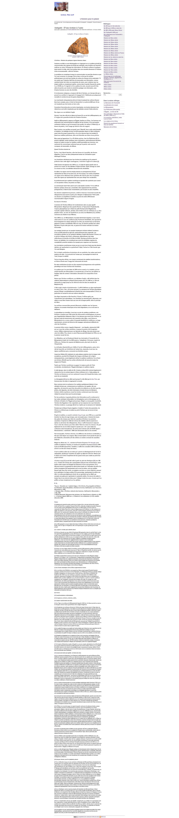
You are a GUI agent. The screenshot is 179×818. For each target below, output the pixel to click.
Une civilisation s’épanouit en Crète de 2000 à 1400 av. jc (114, 114)
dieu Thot (94, 379)
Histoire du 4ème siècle (110, 63)
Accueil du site (58, 22)
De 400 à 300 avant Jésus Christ (113, 30)
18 (76, 219)
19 (61, 284)
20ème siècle (107, 86)
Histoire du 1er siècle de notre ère (113, 57)
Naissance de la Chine (110, 127)
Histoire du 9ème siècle (110, 38)
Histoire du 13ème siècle (111, 46)
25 (86, 370)
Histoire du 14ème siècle (111, 48)
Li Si (67, 442)
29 (82, 462)
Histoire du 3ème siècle (110, 61)
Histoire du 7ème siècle (110, 70)
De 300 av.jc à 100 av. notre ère (112, 28)
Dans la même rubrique (111, 100)
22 (68, 347)
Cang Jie (80, 415)
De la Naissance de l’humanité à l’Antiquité (74, 22)
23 (62, 349)
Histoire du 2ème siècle (110, 59)
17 (93, 212)
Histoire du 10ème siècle (111, 40)
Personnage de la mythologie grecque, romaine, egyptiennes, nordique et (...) (113, 78)
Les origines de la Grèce (111, 121)
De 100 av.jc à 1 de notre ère (112, 26)
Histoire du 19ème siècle (111, 55)
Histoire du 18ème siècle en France (114, 53)
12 (63, 194)
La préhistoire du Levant (111, 105)
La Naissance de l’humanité (112, 103)
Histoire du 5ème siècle (110, 65)
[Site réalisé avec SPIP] (76, 816)
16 (94, 208)
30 (66, 468)
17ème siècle (107, 84)
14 (97, 207)
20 (86, 333)
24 (66, 354)
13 (87, 207)
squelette (81, 816)
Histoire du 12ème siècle (111, 44)
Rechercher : (107, 93)
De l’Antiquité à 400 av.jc (111, 32)
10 (92, 171)
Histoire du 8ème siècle (110, 72)
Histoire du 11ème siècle (111, 42)
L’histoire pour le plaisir (89, 19)
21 (60, 344)
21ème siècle (107, 89)
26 (64, 379)
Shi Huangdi (91, 442)
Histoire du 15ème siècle (111, 50)
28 (94, 460)
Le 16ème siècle (108, 74)
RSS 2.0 (103, 816)
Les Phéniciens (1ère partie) (112, 109)
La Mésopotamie (108, 107)
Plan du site (96, 816)
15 (86, 208)
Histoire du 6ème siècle (110, 67)
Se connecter (88, 816)
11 (75, 173)
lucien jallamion (72, 29)
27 (64, 460)
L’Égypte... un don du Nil (111, 111)
